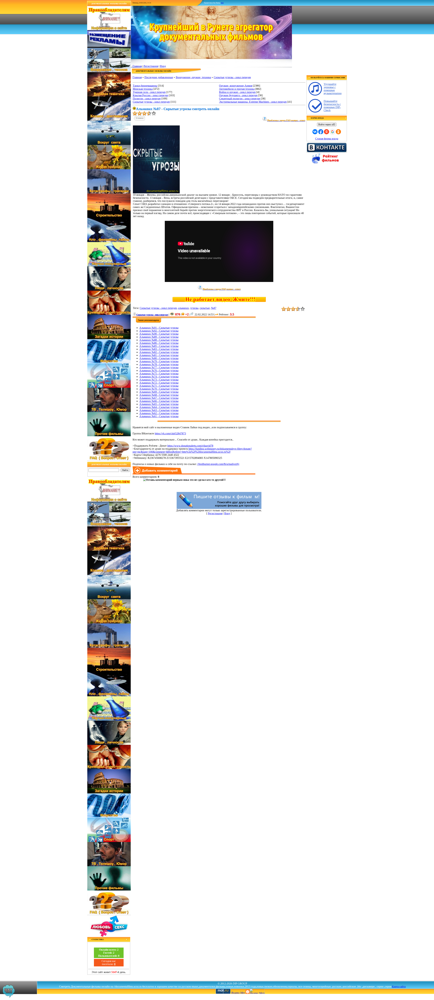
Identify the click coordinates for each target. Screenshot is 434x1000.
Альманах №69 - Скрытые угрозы (159, 391)
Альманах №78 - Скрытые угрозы (159, 364)
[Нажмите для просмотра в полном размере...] (156, 192)
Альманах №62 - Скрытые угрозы (159, 413)
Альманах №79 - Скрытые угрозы (159, 361)
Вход (163, 66)
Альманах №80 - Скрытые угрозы (159, 358)
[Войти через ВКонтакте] (315, 131)
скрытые (205, 308)
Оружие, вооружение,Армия (235, 85)
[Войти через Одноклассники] (338, 131)
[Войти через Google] (332, 131)
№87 (213, 308)
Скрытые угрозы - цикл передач (232, 77)
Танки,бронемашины (145, 85)
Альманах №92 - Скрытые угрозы (159, 330)
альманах (183, 308)
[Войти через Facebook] (320, 131)
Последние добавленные (158, 77)
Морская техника (143, 88)
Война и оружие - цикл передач (237, 92)
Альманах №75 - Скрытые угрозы (159, 373)
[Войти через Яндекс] (326, 131)
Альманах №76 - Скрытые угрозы (159, 370)
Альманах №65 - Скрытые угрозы (159, 404)
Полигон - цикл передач (147, 98)
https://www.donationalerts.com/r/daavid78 (190, 445)
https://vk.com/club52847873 (170, 433)
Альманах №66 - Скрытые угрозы (159, 401)
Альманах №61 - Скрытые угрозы (159, 416)
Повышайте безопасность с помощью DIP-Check (332, 106)
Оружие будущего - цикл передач (238, 95)
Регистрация (151, 66)
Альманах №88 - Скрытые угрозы (159, 339)
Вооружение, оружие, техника (193, 77)
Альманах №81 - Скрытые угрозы (159, 355)
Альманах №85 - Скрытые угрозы (159, 346)
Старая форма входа (326, 138)
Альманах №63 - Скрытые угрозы (159, 410)
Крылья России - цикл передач (150, 95)
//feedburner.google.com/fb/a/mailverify (218, 464)
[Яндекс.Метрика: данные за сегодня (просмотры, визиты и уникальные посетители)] (257, 991)
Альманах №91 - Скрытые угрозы (159, 327)
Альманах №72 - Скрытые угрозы (159, 382)
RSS (222, 3)
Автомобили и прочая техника (237, 88)
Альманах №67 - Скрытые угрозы (159, 398)
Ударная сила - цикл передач (149, 92)
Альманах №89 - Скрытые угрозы (159, 336)
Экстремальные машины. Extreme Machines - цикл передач (253, 101)
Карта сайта (399, 986)
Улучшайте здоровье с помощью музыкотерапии (333, 89)
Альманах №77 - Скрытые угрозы (159, 367)
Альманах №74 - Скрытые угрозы (159, 376)
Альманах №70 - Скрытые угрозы (159, 388)
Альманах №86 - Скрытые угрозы (159, 343)
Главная (137, 66)
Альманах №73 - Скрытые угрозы (159, 379)
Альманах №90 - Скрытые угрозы (159, 333)
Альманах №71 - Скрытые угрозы (159, 385)
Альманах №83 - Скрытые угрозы (159, 349)
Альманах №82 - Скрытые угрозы (159, 352)
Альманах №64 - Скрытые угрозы (159, 407)
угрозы (194, 308)
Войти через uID (326, 124)
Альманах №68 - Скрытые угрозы (159, 394)
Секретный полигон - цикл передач (239, 98)
